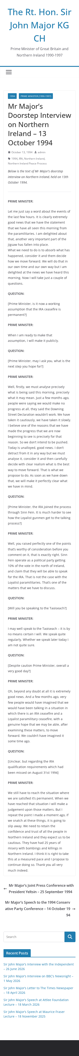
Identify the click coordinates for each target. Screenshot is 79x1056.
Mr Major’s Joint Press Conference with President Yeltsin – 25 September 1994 (41, 888)
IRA (21, 158)
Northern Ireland (34, 158)
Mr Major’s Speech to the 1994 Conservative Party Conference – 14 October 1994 (37, 909)
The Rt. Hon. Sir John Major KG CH (40, 25)
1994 (12, 96)
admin (41, 152)
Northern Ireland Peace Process (27, 163)
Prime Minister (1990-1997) (36, 96)
